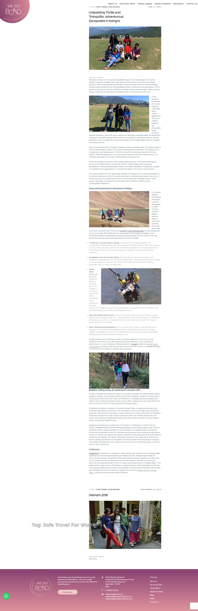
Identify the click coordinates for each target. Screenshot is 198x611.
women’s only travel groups (132, 231)
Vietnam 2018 (98, 495)
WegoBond (94, 453)
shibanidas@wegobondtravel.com (119, 599)
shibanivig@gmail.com (114, 594)
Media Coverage (163, 4)
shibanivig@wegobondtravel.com (119, 596)
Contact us (191, 4)
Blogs (152, 595)
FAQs (152, 598)
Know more (67, 592)
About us (112, 4)
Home (92, 489)
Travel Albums (145, 4)
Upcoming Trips (127, 4)
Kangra (135, 344)
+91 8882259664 (111, 590)
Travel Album (155, 588)
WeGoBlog (178, 4)
